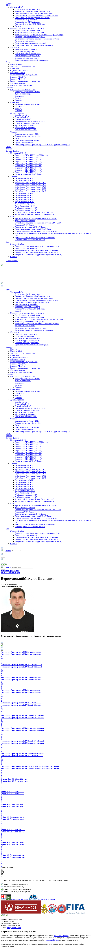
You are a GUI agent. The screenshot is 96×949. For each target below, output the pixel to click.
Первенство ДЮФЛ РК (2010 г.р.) (28, 157)
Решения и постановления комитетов (25, 81)
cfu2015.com (6, 573)
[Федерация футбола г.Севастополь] (52, 913)
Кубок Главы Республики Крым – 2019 (30, 189)
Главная (9, 3)
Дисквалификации (17, 83)
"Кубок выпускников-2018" (26, 210)
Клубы (8, 147)
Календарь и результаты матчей (27, 92)
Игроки (9, 149)
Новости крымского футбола (21, 85)
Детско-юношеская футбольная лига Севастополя (35, 238)
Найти (8, 551)
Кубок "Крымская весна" (25, 126)
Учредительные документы (26, 49)
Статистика (19, 96)
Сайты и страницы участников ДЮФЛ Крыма (33, 229)
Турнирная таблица (23, 94)
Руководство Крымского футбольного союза (32, 11)
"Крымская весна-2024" (24, 178)
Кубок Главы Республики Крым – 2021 (30, 185)
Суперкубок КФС (22, 117)
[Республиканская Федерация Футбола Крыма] (44, 913)
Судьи (17, 573)
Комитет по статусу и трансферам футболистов (34, 45)
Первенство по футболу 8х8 (26, 248)
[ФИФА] (75, 913)
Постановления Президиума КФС (23, 75)
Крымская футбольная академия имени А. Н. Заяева (36, 219)
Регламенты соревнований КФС (28, 54)
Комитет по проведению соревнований (30, 43)
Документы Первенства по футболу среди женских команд (38, 255)
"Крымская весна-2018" (24, 202)
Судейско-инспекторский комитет (28, 30)
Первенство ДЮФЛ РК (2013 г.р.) (28, 164)
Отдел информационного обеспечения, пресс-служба (36, 16)
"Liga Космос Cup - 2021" (25, 204)
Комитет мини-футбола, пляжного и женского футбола (37, 39)
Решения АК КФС (17, 79)
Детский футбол (12, 151)
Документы (15, 47)
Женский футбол (17, 244)
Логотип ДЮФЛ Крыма (24, 225)
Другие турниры (17, 113)
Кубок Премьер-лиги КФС (25, 128)
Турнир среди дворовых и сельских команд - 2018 (35, 214)
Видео (17, 138)
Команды (18, 98)
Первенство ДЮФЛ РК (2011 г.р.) (28, 159)
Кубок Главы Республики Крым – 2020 (30, 187)
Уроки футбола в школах (25, 221)
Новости (9, 62)
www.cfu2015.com (61, 936)
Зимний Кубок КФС (23, 119)
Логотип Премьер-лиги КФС (26, 20)
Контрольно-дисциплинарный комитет (30, 32)
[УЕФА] (61, 913)
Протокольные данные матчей (27, 140)
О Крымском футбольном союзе (28, 9)
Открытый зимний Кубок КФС (27, 123)
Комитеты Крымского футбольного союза (27, 28)
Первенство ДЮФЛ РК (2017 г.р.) (28, 172)
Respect (18, 26)
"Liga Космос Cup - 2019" (25, 206)
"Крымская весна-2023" (24, 181)
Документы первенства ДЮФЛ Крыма (30, 227)
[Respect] (21, 913)
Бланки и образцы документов (27, 58)
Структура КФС (16, 7)
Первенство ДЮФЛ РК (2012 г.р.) (28, 161)
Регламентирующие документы (27, 56)
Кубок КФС (15, 68)
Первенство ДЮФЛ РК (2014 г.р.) (28, 166)
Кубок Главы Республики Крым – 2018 (30, 191)
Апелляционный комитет (25, 41)
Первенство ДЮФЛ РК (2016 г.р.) (28, 170)
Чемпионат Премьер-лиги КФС (22, 66)
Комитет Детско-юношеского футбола (30, 37)
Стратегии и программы (25, 52)
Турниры (9, 87)
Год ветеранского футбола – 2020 (28, 136)
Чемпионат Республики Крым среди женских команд (36, 250)
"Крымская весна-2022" (24, 193)
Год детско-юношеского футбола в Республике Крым (36, 231)
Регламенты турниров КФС (26, 130)
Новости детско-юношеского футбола (30, 240)
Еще (12, 216)
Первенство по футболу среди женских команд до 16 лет (37, 246)
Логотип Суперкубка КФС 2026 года (30, 24)
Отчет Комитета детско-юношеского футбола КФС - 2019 (38, 223)
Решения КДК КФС (18, 77)
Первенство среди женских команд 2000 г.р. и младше (36, 252)
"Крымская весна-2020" (24, 197)
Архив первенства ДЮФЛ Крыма (28, 174)
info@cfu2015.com (14, 928)
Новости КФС (16, 64)
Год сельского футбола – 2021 (27, 134)
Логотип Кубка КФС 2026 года (27, 22)
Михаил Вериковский (10, 571)
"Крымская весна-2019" (24, 200)
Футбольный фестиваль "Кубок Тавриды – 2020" (34, 212)
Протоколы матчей (17, 73)
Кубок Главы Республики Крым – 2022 (30, 183)
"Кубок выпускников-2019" (26, 208)
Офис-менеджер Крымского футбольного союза (34, 13)
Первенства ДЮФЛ (18, 153)
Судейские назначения (19, 71)
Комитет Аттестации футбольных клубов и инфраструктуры (39, 35)
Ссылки (13, 132)
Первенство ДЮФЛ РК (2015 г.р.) (28, 168)
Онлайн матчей (21, 115)
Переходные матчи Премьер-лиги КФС (30, 121)
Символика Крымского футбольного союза (32, 18)
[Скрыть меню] (2, 564)
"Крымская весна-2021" (24, 195)
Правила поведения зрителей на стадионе (31, 60)
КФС (8, 5)
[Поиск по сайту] (2, 548)
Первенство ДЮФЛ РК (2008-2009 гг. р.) (31, 155)
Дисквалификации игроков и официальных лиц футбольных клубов (42, 145)
